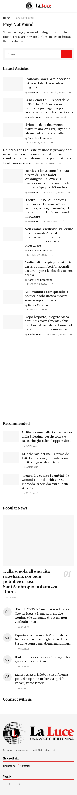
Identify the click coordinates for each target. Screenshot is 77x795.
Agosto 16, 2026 (55, 117)
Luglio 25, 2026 (36, 284)
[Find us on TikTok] (9, 784)
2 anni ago (30, 445)
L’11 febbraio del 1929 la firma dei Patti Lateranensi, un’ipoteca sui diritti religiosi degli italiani (46, 458)
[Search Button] (72, 6)
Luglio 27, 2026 (36, 254)
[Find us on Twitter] (19, 784)
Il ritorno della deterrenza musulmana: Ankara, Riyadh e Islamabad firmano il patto (47, 129)
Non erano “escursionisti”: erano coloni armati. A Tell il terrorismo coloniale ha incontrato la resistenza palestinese (49, 237)
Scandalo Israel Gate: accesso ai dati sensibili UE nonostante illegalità (48, 83)
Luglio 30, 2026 (53, 221)
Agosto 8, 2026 (36, 142)
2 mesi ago (30, 493)
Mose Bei (33, 92)
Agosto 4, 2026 (45, 163)
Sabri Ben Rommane (40, 138)
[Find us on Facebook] (14, 784)
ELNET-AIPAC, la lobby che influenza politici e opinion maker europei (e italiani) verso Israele (41, 679)
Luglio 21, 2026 (36, 309)
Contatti (25, 765)
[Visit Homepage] (38, 6)
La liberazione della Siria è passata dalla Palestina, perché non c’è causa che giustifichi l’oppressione (47, 437)
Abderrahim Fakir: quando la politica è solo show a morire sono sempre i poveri (46, 296)
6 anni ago (30, 467)
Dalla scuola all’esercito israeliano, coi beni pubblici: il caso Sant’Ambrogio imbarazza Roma (30, 581)
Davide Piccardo (38, 305)
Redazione (34, 117)
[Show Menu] (4, 6)
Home (6, 17)
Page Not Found (24, 17)
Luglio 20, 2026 (55, 334)
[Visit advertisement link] (38, 379)
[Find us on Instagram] (4, 784)
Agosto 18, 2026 (54, 92)
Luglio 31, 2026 (53, 192)
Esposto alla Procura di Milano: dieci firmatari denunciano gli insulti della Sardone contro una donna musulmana (42, 639)
